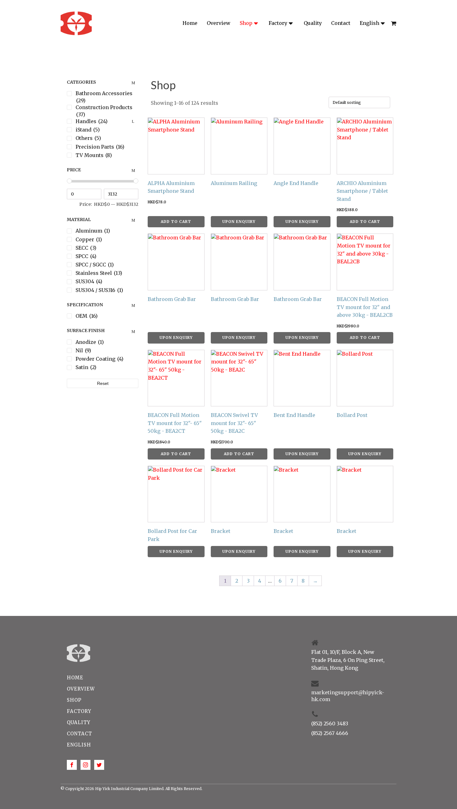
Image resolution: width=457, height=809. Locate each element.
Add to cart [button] (176, 221)
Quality (313, 23)
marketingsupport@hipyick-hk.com (347, 695)
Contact (340, 23)
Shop (246, 23)
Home (189, 23)
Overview (218, 23)
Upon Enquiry (239, 221)
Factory (278, 23)
